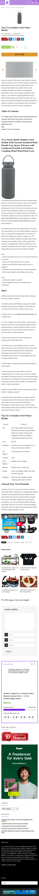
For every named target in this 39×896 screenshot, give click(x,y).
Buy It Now (19, 54)
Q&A (2, 127)
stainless (17, 542)
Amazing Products (6, 35)
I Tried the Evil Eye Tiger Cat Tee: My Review (14, 823)
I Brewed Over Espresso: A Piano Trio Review (15, 828)
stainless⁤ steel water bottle (25, 314)
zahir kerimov (7, 33)
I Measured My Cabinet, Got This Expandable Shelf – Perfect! (10, 569)
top (30, 542)
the (26, 542)
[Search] (28, 2)
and (8, 542)
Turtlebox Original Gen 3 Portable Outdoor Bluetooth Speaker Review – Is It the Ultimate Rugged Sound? (18, 696)
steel (22, 542)
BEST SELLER (15, 35)
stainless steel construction (21, 221)
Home (2, 7)
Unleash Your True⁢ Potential (10, 129)
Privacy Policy (12, 864)
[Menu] (2, 2)
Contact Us (4, 864)
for (12, 542)
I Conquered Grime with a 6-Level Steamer (14, 826)
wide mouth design (7, 218)
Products (22, 35)
